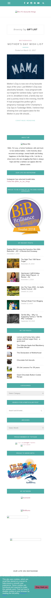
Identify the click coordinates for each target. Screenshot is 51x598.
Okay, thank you (41, 587)
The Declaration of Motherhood (29, 353)
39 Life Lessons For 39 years (28, 367)
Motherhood (25, 40)
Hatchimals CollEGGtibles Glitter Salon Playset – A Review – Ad (30, 275)
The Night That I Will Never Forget (30, 260)
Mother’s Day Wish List (25, 44)
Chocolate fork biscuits (26, 360)
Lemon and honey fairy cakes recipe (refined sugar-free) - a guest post (28, 339)
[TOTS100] (25, 444)
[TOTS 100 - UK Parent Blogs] (25, 442)
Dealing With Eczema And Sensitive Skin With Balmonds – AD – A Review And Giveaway (23, 250)
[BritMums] (25, 510)
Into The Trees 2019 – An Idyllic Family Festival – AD (32, 288)
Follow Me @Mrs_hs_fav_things (18, 181)
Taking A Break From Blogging (32, 301)
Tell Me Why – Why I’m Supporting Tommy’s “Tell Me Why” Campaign (31, 317)
